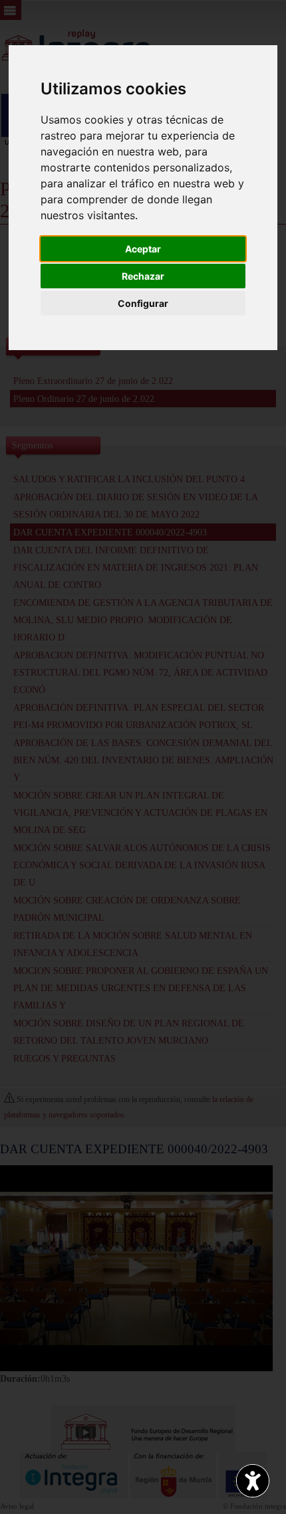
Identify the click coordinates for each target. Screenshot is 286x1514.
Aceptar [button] (143, 248)
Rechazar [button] (143, 276)
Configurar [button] (143, 303)
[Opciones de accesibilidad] (252, 1480)
